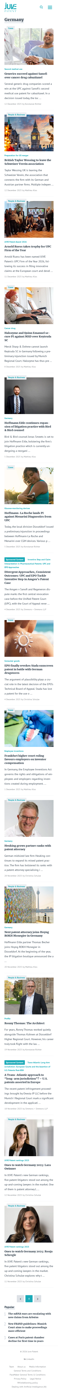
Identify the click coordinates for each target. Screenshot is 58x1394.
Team (11, 1366)
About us (21, 1366)
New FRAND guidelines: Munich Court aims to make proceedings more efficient (27, 1327)
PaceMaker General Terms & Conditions (28, 1374)
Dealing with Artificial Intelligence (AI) (29, 1386)
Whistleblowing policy (27, 1382)
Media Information (37, 1366)
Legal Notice (35, 1378)
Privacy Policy (20, 1378)
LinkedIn (30, 1359)
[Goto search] (41, 7)
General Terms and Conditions (27, 1370)
